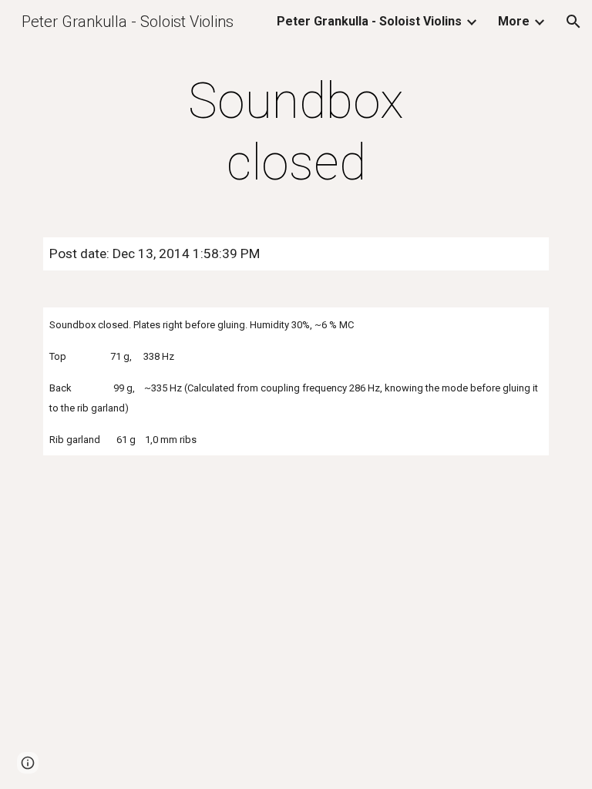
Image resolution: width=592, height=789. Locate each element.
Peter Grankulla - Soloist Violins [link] (369, 21)
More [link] (514, 21)
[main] (296, 132)
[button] (573, 21)
